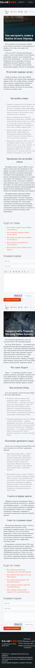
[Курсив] (8, 272)
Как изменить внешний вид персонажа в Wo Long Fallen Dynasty (19, 571)
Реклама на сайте (29, 641)
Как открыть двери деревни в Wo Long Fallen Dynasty (18, 581)
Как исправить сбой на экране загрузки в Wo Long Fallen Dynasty (18, 591)
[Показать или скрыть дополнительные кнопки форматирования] (28, 272)
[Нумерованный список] (24, 272)
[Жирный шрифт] (5, 272)
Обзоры (20, 645)
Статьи (30, 2)
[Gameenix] (8, 2)
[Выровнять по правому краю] (19, 272)
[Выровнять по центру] (16, 272)
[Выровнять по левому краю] (13, 272)
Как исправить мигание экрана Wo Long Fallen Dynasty (18, 586)
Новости (21, 2)
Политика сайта (29, 643)
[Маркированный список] (22, 272)
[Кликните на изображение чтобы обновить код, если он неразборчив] (18, 296)
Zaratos (15, 11)
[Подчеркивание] (10, 272)
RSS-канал (27, 639)
